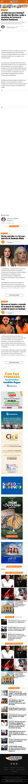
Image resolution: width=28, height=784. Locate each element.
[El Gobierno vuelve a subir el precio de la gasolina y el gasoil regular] (7, 594)
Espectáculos (20, 767)
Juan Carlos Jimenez (11, 27)
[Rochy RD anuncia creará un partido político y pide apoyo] (7, 607)
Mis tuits (3, 569)
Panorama (12, 767)
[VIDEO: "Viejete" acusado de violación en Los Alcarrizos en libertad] (20, 605)
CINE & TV (12, 769)
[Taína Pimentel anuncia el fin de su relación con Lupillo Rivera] (20, 581)
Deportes (14, 771)
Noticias (6, 767)
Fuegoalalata (9, 242)
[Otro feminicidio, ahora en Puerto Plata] (20, 602)
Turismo (6, 769)
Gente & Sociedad (20, 769)
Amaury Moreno (18, 780)
